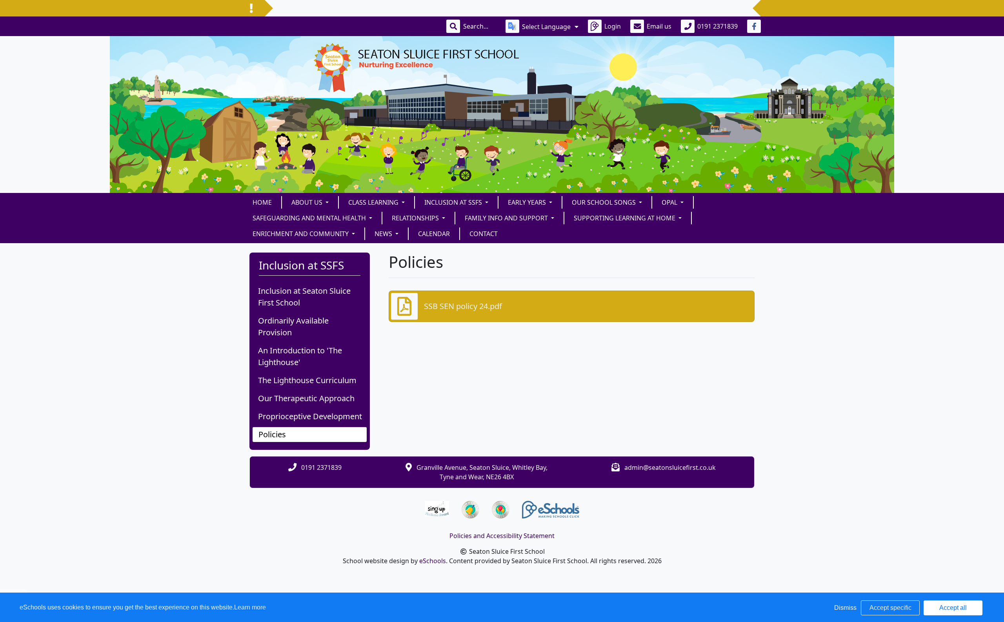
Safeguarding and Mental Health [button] (310, 218)
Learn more (250, 607)
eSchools (432, 561)
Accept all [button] (953, 607)
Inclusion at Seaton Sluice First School (304, 297)
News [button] (384, 233)
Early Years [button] (527, 202)
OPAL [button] (670, 202)
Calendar (434, 233)
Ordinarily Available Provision (293, 326)
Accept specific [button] (890, 607)
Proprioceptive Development (310, 416)
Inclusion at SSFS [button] (454, 202)
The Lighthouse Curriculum (307, 380)
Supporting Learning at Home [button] (625, 218)
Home (262, 202)
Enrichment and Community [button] (301, 233)
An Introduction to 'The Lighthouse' (300, 356)
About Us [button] (307, 202)
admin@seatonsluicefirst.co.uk (670, 467)
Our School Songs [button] (604, 202)
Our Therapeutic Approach (306, 398)
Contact (483, 233)
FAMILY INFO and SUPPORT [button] (507, 218)
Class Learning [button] (374, 202)
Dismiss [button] (845, 607)
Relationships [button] (416, 218)
